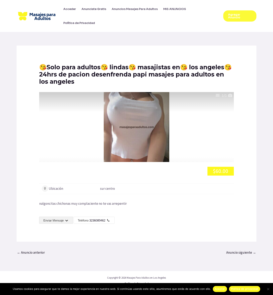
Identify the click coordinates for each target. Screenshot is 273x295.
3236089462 (97, 220)
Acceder (69, 9)
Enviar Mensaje (54, 220)
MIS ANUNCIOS (174, 9)
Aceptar (220, 288)
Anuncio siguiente (241, 252)
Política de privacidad (244, 288)
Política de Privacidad (79, 23)
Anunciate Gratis (94, 9)
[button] (239, 16)
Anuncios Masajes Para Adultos (135, 9)
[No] (268, 289)
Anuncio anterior (31, 252)
